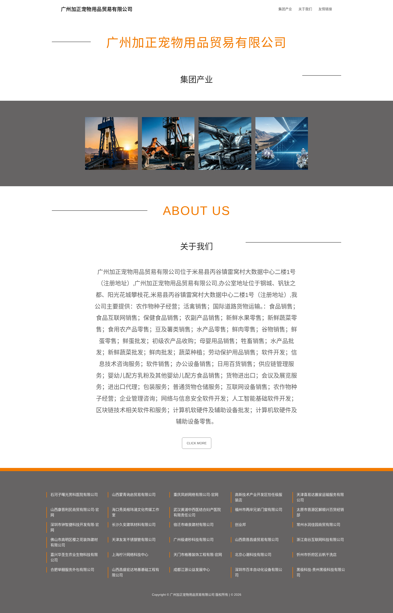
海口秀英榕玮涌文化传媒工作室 (135, 512)
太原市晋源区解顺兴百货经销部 (320, 512)
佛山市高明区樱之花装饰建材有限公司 (74, 542)
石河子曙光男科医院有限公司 (74, 495)
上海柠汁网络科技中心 (130, 555)
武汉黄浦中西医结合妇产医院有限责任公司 (197, 512)
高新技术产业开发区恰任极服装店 (258, 497)
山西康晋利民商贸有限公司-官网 (74, 512)
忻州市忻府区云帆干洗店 (317, 555)
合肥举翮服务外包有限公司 (72, 570)
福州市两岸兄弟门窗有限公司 (258, 510)
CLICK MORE (197, 443)
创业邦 (240, 525)
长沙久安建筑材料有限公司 (134, 525)
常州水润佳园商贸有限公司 (318, 525)
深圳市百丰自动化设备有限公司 (258, 572)
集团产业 (285, 9)
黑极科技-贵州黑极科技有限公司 (321, 572)
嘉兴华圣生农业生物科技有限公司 (74, 557)
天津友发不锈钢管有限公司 (134, 540)
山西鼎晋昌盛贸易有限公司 (257, 540)
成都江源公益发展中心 (192, 570)
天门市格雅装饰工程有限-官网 (198, 555)
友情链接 (325, 9)
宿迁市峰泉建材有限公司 (194, 525)
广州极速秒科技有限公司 (194, 540)
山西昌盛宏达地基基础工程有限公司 (135, 572)
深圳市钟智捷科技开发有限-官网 (74, 527)
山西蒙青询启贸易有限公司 (134, 495)
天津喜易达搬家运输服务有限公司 (320, 497)
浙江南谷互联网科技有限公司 (320, 540)
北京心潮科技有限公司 (253, 555)
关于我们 (305, 9)
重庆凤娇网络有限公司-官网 (196, 495)
